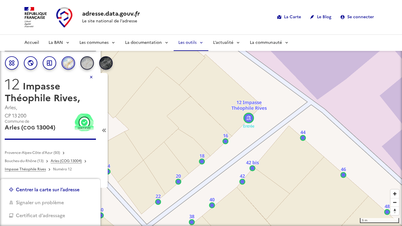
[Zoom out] (395, 202)
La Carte (292, 17)
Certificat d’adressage (40, 215)
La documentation (143, 42)
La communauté (266, 42)
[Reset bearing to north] (395, 211)
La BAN (56, 42)
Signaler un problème (40, 202)
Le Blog (324, 17)
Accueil (31, 42)
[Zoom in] (395, 194)
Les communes (94, 42)
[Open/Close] (104, 130)
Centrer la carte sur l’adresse (47, 189)
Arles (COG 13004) (66, 161)
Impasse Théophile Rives (25, 169)
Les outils (187, 42)
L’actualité (223, 42)
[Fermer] (91, 77)
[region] (201, 130)
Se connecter (360, 17)
